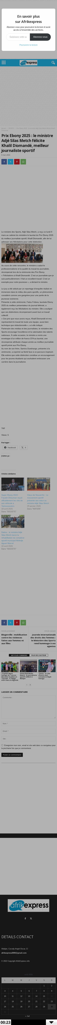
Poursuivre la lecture (28, 45)
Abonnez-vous (40, 37)
